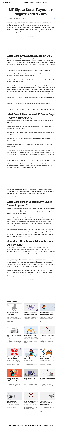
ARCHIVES (38, 2)
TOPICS (26, 2)
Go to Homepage (28, 425)
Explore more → (52, 301)
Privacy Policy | (45, 425)
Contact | (40, 425)
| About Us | (35, 425)
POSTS (32, 2)
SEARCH (45, 2)
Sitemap (51, 425)
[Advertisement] (31, 45)
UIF (54, 18)
